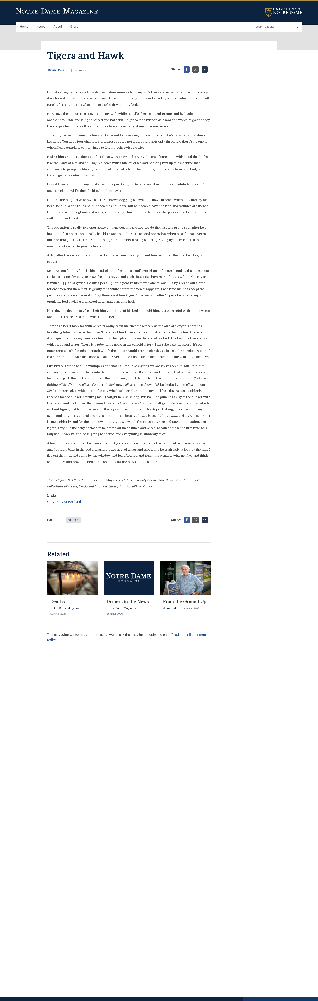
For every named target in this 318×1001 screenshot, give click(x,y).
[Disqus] (129, 691)
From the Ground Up (184, 601)
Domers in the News (128, 601)
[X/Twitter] (195, 69)
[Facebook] (187, 69)
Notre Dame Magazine (57, 11)
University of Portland (64, 501)
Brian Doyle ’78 (59, 70)
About (57, 26)
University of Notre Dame (283, 12)
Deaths (57, 601)
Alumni (73, 520)
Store (74, 26)
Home (24, 26)
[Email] (205, 69)
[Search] (297, 27)
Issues (40, 26)
